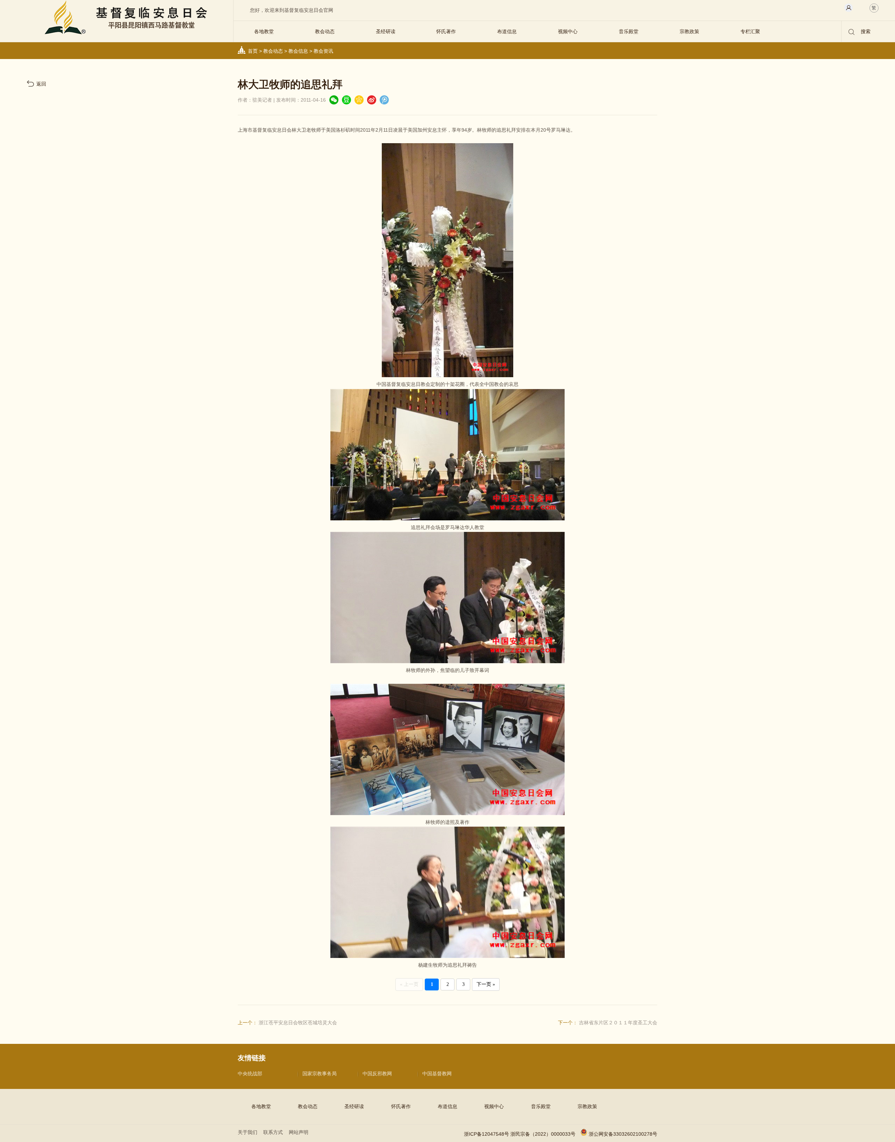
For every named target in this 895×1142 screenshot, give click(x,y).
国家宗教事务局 (319, 1073)
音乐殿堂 (628, 31)
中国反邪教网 (377, 1073)
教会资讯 (323, 51)
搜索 (865, 31)
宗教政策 (689, 31)
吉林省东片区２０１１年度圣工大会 (618, 1022)
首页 (253, 51)
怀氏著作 (446, 31)
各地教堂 (264, 31)
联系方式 (273, 1132)
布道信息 (507, 31)
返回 (41, 84)
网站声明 (298, 1132)
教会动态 (325, 31)
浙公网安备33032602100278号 (623, 1134)
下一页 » (486, 984)
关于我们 (247, 1132)
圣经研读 (385, 31)
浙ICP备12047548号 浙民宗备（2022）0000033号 (519, 1134)
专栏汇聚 (750, 31)
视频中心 (568, 31)
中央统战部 (250, 1073)
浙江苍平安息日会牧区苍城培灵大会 (298, 1022)
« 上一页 (409, 984)
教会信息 (298, 51)
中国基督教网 (437, 1073)
